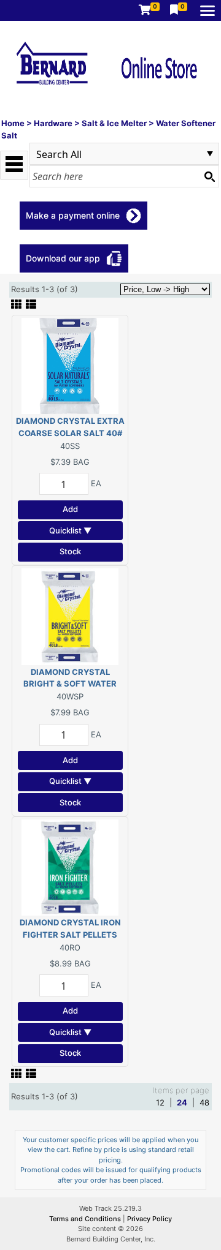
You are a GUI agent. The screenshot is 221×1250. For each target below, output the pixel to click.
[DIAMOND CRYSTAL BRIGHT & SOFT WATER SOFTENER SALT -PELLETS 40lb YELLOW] (69, 615)
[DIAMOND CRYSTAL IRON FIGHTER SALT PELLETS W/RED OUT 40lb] (69, 867)
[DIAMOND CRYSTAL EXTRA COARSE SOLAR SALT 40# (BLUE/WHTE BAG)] (69, 365)
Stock (70, 551)
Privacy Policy (149, 1218)
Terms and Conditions (86, 1218)
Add (70, 509)
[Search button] (209, 176)
